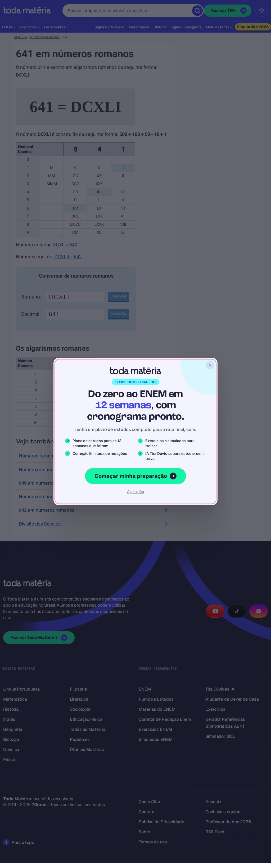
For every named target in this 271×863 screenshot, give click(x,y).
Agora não (135, 491)
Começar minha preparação (130, 476)
